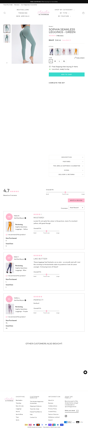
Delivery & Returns (67, 174)
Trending (23, 13)
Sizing (66, 170)
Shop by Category (64, 10)
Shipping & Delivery (36, 406)
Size (67, 58)
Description (67, 157)
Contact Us (33, 417)
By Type (64, 13)
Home (50, 26)
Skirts (17, 420)
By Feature (64, 16)
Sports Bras (19, 414)
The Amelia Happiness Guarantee (66, 166)
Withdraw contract (54, 417)
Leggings (18, 409)
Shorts (18, 411)
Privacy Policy (52, 409)
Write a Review (77, 201)
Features (66, 161)
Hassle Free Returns (36, 412)
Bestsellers (23, 10)
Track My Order (8, 4)
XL (64, 61)
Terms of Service (53, 414)
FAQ (31, 414)
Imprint (50, 420)
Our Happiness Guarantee (29, 4)
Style (51, 46)
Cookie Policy (52, 411)
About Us (51, 400)
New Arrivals (22, 16)
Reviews (16, 4)
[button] (67, 35)
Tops (17, 417)
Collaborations (52, 406)
